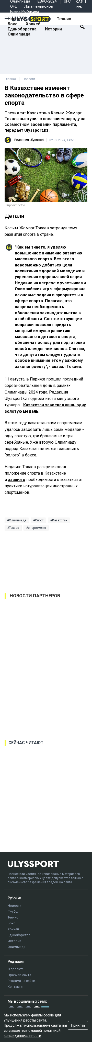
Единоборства (22, 29)
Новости (16, 18)
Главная (11, 79)
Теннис (64, 18)
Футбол (40, 18)
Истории (53, 29)
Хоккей (33, 23)
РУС (79, 7)
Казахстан (59, 520)
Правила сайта (19, 975)
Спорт (39, 520)
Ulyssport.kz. (37, 130)
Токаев (14, 528)
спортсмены (37, 528)
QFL (13, 6)
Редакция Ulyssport (29, 140)
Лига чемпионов (38, 6)
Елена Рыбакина (24, 11)
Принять (78, 1025)
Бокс (12, 23)
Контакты (15, 987)
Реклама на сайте (21, 981)
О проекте (16, 969)
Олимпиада (19, 34)
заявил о (16, 479)
